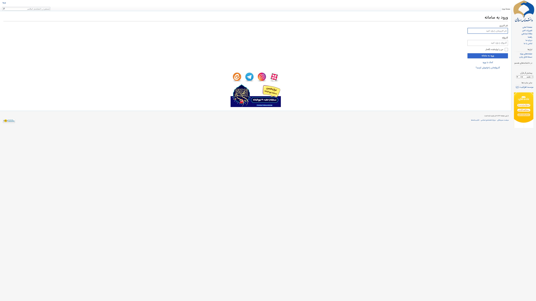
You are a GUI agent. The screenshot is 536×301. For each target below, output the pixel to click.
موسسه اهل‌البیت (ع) (524, 87)
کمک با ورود (488, 62)
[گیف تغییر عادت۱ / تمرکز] (523, 110)
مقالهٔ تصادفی (526, 33)
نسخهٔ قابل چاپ (525, 57)
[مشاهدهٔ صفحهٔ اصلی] (524, 11)
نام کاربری (503, 25)
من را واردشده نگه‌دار (494, 49)
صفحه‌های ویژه (526, 53)
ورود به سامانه (488, 55)
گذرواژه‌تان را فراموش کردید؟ (488, 67)
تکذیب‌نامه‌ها (475, 120)
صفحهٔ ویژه (506, 9)
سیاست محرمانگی (503, 120)
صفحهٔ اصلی (527, 27)
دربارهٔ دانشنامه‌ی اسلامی (488, 120)
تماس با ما (528, 43)
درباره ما (529, 40)
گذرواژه (505, 37)
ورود (4, 2)
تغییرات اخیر (527, 30)
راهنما (530, 37)
